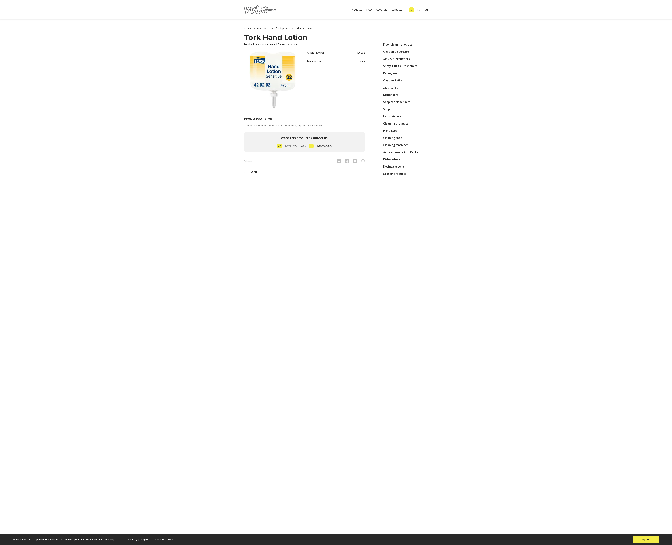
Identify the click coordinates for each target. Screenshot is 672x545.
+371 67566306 (295, 146)
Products (356, 9)
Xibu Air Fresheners (396, 59)
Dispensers (390, 95)
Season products (394, 174)
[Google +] (363, 161)
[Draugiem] (339, 161)
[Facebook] (347, 161)
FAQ (369, 9)
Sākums (248, 28)
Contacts (396, 9)
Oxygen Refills (393, 80)
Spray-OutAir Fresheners (400, 66)
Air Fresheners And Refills (400, 152)
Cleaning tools (393, 138)
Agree (645, 539)
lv (418, 9)
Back (253, 172)
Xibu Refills (390, 87)
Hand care (390, 131)
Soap (386, 109)
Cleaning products (395, 123)
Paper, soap (391, 73)
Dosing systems (394, 166)
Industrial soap (393, 116)
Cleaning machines (395, 145)
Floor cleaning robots (397, 44)
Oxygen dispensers (396, 52)
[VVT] (260, 9)
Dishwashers (391, 159)
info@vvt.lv (324, 146)
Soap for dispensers (396, 102)
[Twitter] (355, 161)
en (426, 9)
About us (381, 9)
